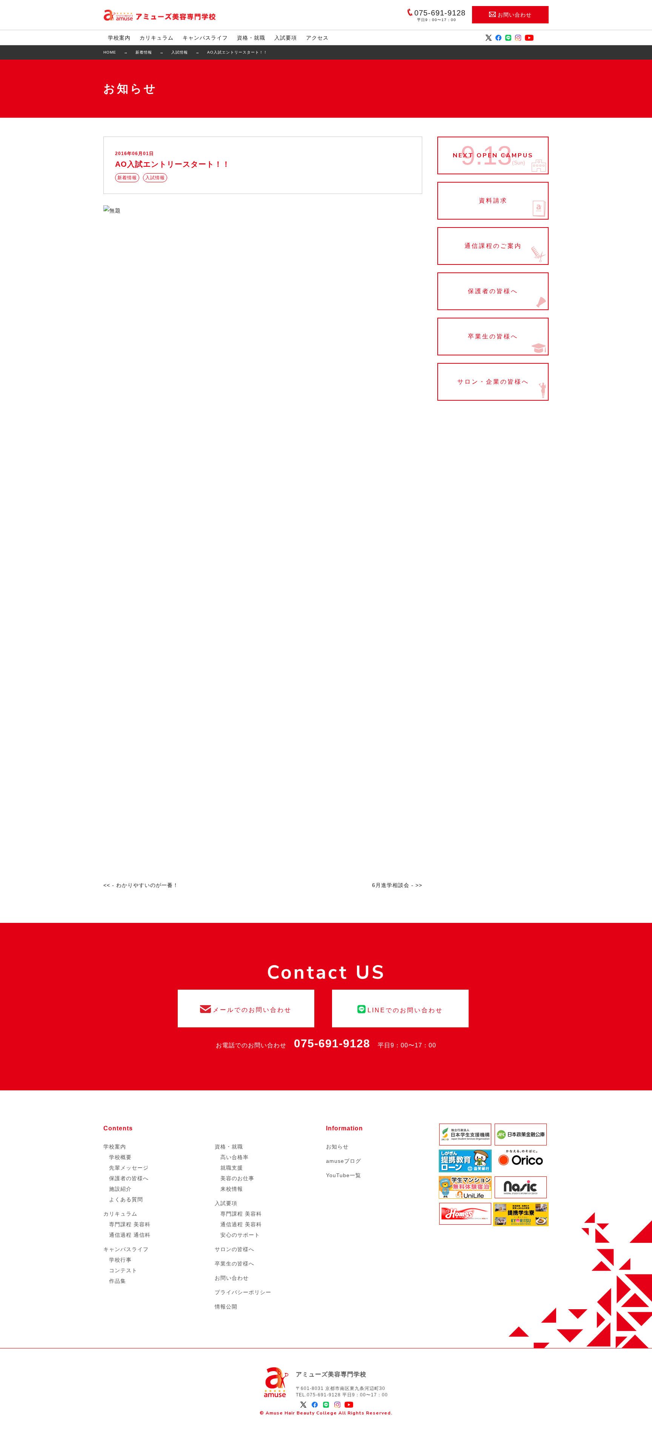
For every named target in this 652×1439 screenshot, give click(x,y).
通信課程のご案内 (493, 246)
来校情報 (231, 1189)
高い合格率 (234, 1157)
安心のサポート (240, 1235)
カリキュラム (157, 38)
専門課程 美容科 (130, 1224)
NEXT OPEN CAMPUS (493, 155)
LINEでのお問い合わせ (400, 1008)
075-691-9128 (332, 1043)
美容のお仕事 (237, 1178)
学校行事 (120, 1260)
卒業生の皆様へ (493, 336)
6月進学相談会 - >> (397, 885)
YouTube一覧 (343, 1175)
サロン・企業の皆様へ (493, 382)
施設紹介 (120, 1189)
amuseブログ (343, 1161)
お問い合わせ (515, 15)
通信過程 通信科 (130, 1235)
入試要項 (285, 38)
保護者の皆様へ (493, 291)
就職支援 (231, 1168)
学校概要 (120, 1157)
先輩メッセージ (129, 1168)
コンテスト (123, 1270)
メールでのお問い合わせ (246, 1008)
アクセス (317, 38)
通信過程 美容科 (241, 1224)
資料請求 (493, 201)
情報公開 (226, 1307)
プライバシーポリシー (243, 1292)
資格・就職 (251, 38)
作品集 (117, 1281)
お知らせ (337, 1147)
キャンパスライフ (205, 38)
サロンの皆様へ (234, 1249)
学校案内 (119, 38)
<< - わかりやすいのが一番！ (140, 885)
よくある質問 (126, 1199)
